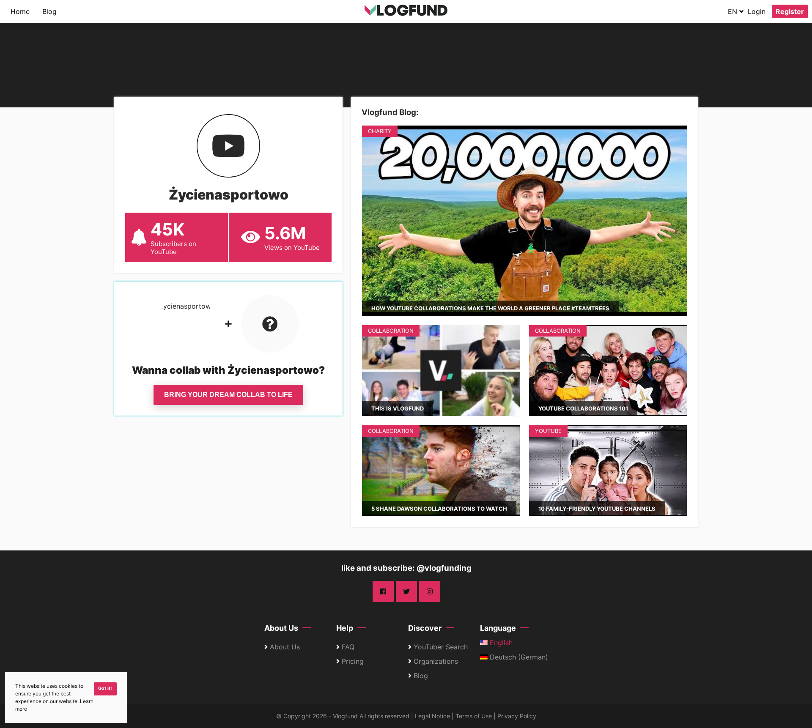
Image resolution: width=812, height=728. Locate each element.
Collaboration (391, 330)
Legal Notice (432, 716)
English (500, 642)
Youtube (548, 430)
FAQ (348, 647)
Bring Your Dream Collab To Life (228, 394)
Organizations (436, 661)
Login (756, 11)
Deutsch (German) (518, 657)
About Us (281, 628)
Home (20, 11)
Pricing (353, 661)
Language (498, 628)
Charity (380, 131)
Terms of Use (473, 716)
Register (790, 11)
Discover (425, 628)
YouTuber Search (441, 647)
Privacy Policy (516, 716)
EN (733, 11)
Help (344, 628)
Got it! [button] (105, 688)
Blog (49, 11)
